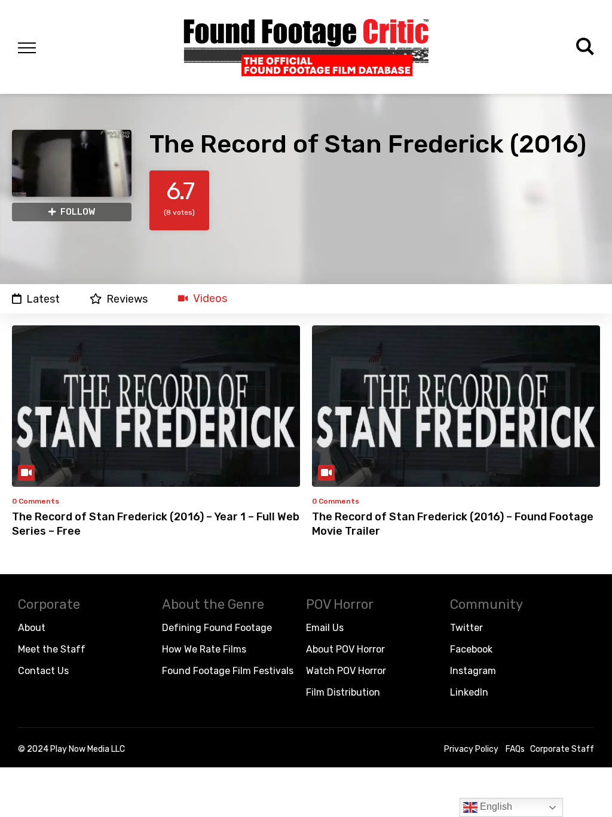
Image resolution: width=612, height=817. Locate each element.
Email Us (325, 627)
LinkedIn (469, 692)
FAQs (515, 749)
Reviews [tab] (127, 298)
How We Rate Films (204, 649)
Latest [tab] (43, 298)
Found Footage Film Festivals (227, 670)
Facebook (471, 649)
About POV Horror (345, 649)
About (31, 627)
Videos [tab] (210, 298)
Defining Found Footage (217, 627)
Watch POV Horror (346, 670)
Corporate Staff (562, 749)
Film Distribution (343, 692)
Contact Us (43, 670)
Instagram (473, 670)
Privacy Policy (471, 749)
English (495, 806)
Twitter (466, 627)
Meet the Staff (51, 649)
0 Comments (35, 501)
